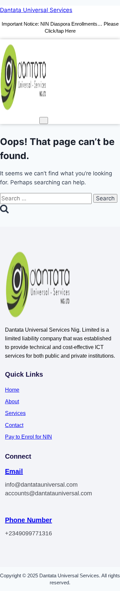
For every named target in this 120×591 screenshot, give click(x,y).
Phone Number (28, 520)
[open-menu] (43, 120)
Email (14, 471)
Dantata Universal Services (36, 10)
